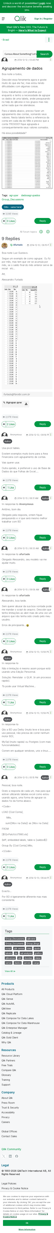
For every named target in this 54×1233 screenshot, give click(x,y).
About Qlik (7, 1097)
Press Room (8, 1102)
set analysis (26, 953)
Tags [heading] (8, 931)
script (8, 948)
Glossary (6, 1074)
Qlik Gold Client (10, 1037)
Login (42, 3)
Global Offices (9, 1131)
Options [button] (48, 40)
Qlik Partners (8, 1060)
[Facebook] (16, 1156)
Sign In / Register (43, 18)
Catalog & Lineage (11, 1032)
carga (36, 963)
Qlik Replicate (9, 1013)
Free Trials (7, 1065)
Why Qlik (6, 1042)
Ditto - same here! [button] (13, 207)
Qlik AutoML (8, 1003)
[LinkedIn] (10, 1156)
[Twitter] (4, 1156)
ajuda (37, 948)
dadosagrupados (30, 195)
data (29, 948)
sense (9, 963)
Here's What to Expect (32, 30)
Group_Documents (15, 943)
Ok (27, 1223)
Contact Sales (9, 1136)
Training (6, 1079)
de (16, 953)
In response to (17, 504)
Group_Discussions (13, 199)
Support (6, 1084)
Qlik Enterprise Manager (14, 1027)
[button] (50, 59)
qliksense (10, 958)
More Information (27, 1229)
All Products (8, 989)
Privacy (6, 1117)
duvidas (28, 958)
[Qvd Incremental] (42, 231)
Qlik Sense (7, 998)
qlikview (31, 938)
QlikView (6, 1008)
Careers (6, 1122)
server (27, 963)
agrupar (13, 195)
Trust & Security (10, 1107)
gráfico (38, 953)
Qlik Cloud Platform (12, 994)
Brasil (6, 39)
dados (18, 963)
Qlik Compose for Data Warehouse (21, 1023)
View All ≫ (10, 971)
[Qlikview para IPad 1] (48, 231)
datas (38, 958)
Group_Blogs (33, 943)
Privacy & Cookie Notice (15, 1188)
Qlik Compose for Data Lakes (18, 1018)
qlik (19, 958)
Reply (42, 220)
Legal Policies (9, 1183)
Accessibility (8, 1112)
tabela (9, 953)
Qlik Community (11, 1149)
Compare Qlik (9, 1070)
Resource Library (11, 1055)
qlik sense (19, 948)
